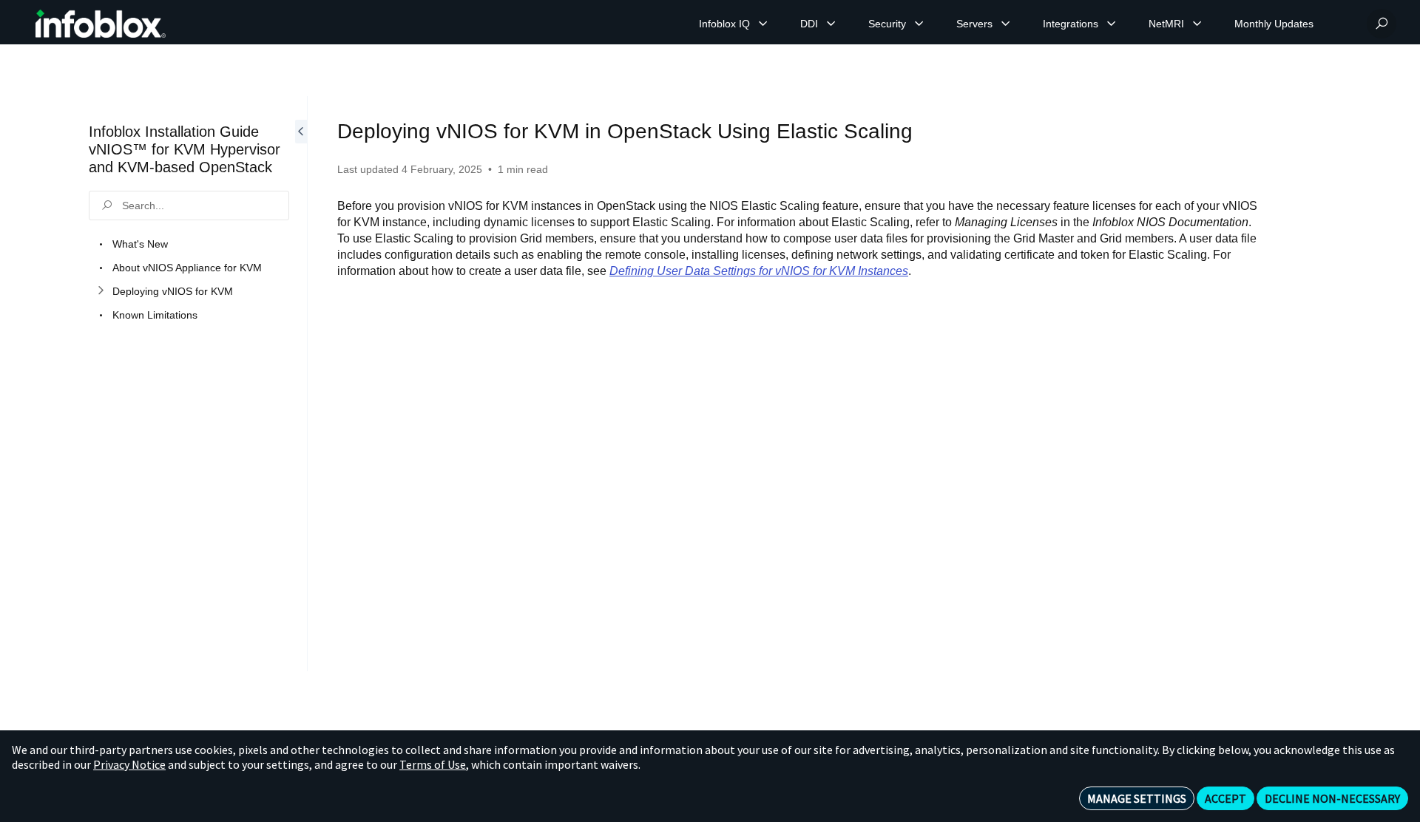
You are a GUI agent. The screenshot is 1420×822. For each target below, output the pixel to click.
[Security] (919, 23)
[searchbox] (189, 205)
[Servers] (1005, 23)
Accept (1225, 798)
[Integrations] (1111, 23)
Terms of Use (432, 764)
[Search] (1381, 23)
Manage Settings (1136, 798)
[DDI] (831, 23)
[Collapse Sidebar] (301, 383)
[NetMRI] (1197, 23)
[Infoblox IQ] (763, 23)
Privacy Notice (129, 764)
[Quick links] (101, 23)
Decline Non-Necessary (1332, 798)
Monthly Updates (1274, 24)
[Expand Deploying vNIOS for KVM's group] (100, 291)
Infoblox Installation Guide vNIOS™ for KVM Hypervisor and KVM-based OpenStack (184, 149)
